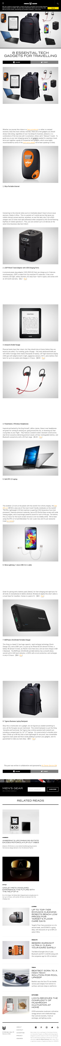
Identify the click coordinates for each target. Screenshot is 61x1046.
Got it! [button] (53, 8)
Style (4, 884)
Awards (19, 1038)
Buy (25, 279)
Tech (34, 967)
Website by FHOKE (6, 1034)
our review (10, 521)
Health (34, 939)
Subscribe (52, 789)
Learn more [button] (38, 9)
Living (34, 906)
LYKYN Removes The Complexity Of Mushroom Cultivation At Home (45, 1003)
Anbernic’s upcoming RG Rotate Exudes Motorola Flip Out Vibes (20, 841)
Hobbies (5, 837)
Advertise (20, 1033)
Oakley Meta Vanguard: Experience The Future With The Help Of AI (18, 890)
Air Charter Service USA (49, 765)
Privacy (19, 1036)
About (19, 1027)
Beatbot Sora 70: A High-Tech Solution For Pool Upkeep (45, 974)
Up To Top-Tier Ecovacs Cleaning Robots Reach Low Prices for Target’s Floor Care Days (44, 915)
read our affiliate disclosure (42, 1039)
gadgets (35, 138)
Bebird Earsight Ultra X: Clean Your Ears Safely (44, 945)
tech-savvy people (29, 142)
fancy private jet (32, 129)
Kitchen (35, 995)
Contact (19, 1030)
